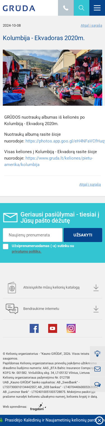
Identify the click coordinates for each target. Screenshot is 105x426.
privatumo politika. (26, 251)
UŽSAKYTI (82, 235)
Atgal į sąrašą (91, 25)
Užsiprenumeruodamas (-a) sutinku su (43, 249)
